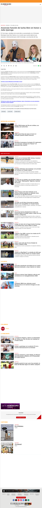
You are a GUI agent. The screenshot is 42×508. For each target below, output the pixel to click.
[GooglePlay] (28, 500)
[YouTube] (18, 500)
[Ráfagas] (3, 329)
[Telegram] (8, 66)
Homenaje (3, 111)
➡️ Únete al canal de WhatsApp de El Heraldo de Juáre (11, 81)
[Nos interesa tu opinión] (21, 490)
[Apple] (26, 500)
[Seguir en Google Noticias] (40, 66)
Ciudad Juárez (17, 111)
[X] (4, 66)
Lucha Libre (10, 111)
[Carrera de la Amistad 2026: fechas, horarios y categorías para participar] (7, 161)
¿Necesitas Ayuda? (21, 497)
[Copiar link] (13, 66)
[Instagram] (21, 500)
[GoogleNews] (23, 500)
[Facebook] (1, 66)
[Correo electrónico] (11, 66)
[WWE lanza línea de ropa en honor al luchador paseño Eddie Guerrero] (7, 135)
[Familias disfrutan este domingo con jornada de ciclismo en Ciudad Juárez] (7, 171)
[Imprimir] (16, 66)
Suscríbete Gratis (21, 417)
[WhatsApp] (6, 66)
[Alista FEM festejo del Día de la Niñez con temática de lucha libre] (7, 127)
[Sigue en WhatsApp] (38, 66)
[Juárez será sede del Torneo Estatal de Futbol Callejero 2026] (7, 245)
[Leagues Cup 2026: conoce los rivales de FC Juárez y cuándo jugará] (7, 236)
